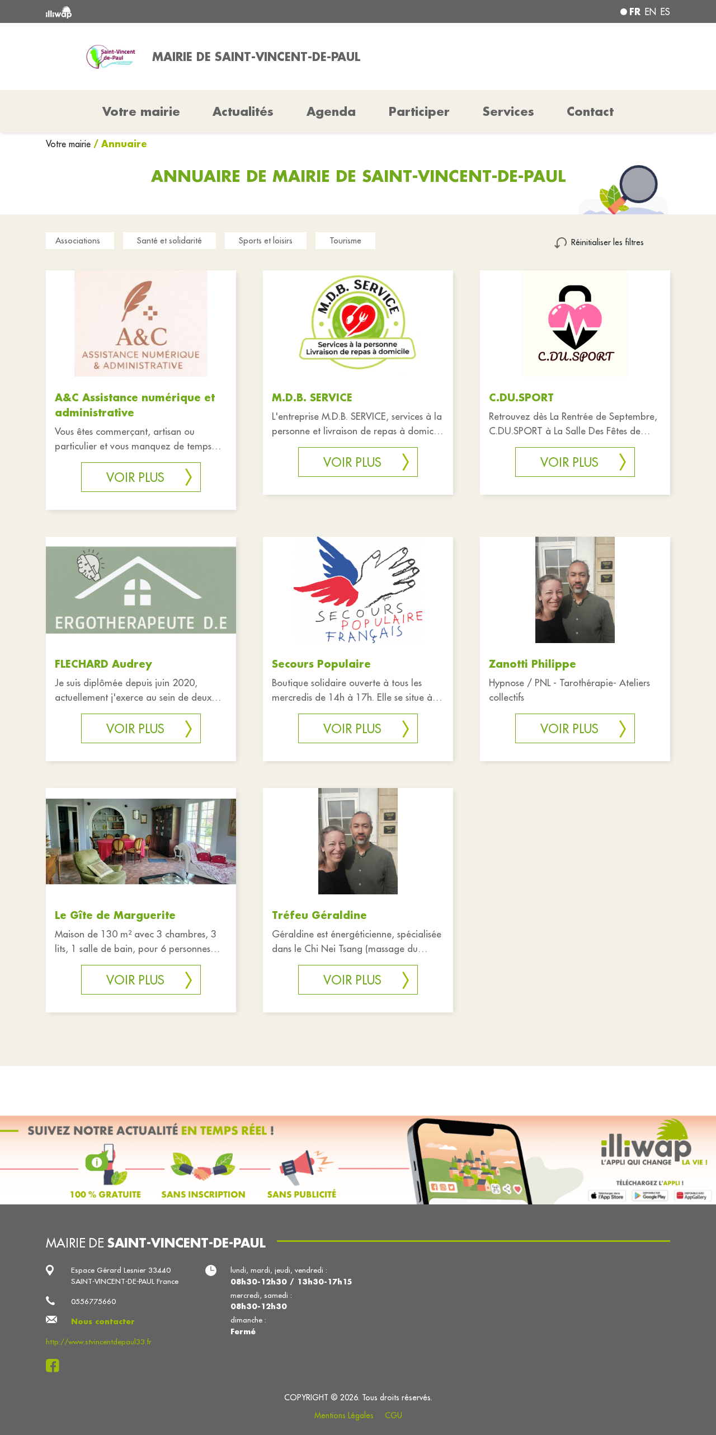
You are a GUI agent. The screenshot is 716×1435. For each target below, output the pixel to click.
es (665, 11)
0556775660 (93, 1301)
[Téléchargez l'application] (358, 1159)
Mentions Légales (344, 1415)
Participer (419, 111)
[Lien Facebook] (55, 1365)
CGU (393, 1415)
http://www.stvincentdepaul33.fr (99, 1342)
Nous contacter (103, 1321)
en (650, 11)
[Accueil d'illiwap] (172, 11)
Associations (77, 240)
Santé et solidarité (169, 240)
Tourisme (345, 240)
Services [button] (508, 111)
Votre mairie (69, 143)
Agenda (331, 111)
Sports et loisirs (266, 240)
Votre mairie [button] (141, 111)
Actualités (243, 111)
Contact (590, 111)
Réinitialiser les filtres (607, 242)
